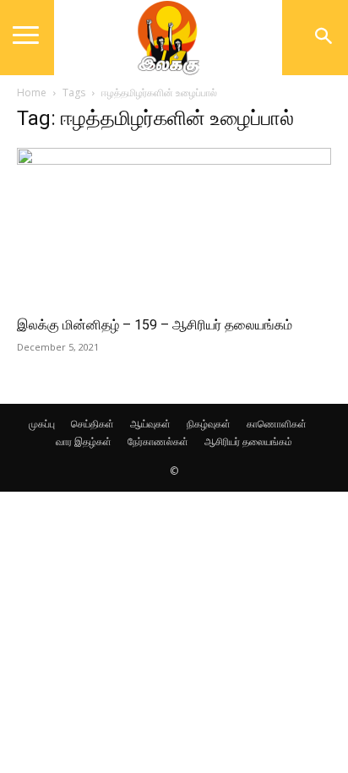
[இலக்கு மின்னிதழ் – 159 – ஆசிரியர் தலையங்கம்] (174, 225)
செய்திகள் (92, 423)
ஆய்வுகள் (150, 423)
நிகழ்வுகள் (209, 423)
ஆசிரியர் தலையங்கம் (248, 441)
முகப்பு (42, 423)
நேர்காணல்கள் (158, 441)
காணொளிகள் (277, 423)
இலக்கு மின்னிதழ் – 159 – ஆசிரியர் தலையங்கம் (154, 325)
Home (31, 92)
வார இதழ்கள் (83, 441)
